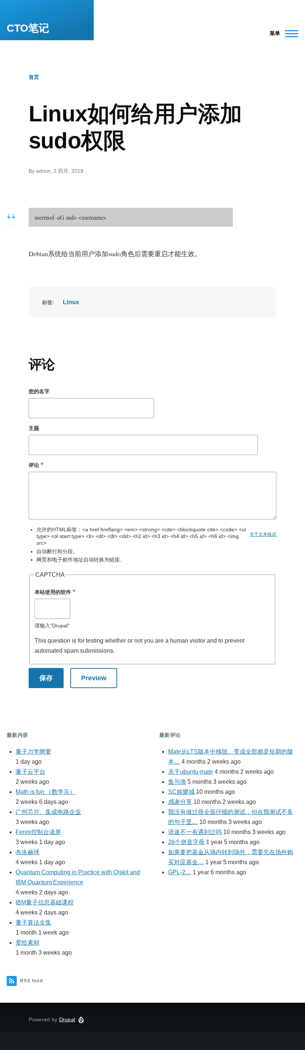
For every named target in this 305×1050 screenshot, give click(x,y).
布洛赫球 (27, 852)
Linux (71, 302)
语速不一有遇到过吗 (195, 832)
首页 (34, 77)
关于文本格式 (263, 534)
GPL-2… (179, 872)
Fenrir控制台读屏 (38, 832)
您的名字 (39, 391)
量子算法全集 (33, 922)
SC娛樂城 (181, 792)
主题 (34, 428)
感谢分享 (180, 802)
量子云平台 (30, 772)
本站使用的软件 (53, 592)
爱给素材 (27, 942)
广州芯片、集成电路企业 (48, 812)
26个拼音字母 (186, 842)
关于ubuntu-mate (190, 772)
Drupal (67, 1019)
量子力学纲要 (33, 751)
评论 (34, 465)
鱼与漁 (177, 782)
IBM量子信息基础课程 (45, 902)
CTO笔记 (28, 28)
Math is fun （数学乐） (46, 792)
